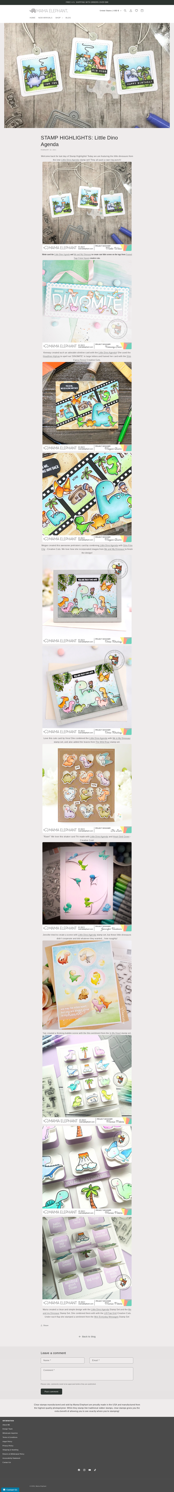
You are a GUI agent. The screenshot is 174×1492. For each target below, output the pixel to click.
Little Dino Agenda (70, 160)
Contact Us (7, 1462)
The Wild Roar (103, 742)
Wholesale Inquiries (10, 1433)
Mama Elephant (41, 1486)
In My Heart (115, 1033)
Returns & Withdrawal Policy (13, 1454)
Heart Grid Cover (121, 837)
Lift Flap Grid (110, 1313)
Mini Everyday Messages (106, 1317)
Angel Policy (7, 1441)
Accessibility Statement (11, 1458)
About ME (6, 1425)
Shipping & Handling (10, 1450)
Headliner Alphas (51, 356)
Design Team (8, 1429)
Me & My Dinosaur (122, 738)
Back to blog (89, 1336)
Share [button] (46, 1325)
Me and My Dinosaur (82, 254)
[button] (59, 17)
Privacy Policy (8, 1446)
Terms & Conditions (10, 1437)
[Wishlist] (136, 10)
